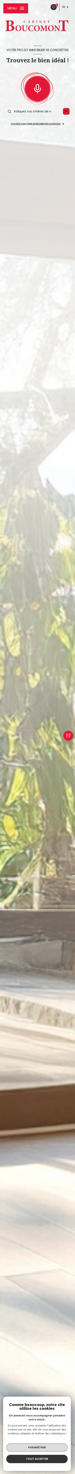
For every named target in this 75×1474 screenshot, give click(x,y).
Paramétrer (37, 1447)
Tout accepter (37, 1459)
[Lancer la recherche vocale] (37, 87)
